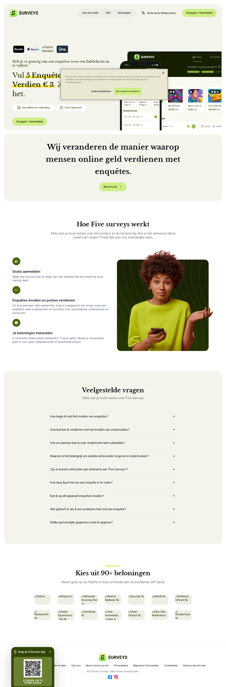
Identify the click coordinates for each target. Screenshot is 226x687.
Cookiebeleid (171, 665)
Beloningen (124, 12)
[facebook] (110, 677)
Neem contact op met (97, 665)
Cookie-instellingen (101, 91)
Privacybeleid (121, 665)
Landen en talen (57, 665)
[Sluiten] (163, 72)
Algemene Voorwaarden (146, 665)
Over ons (76, 665)
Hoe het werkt (90, 12)
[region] (114, 84)
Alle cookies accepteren (128, 91)
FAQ (108, 12)
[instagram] (116, 677)
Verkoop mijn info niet (194, 665)
